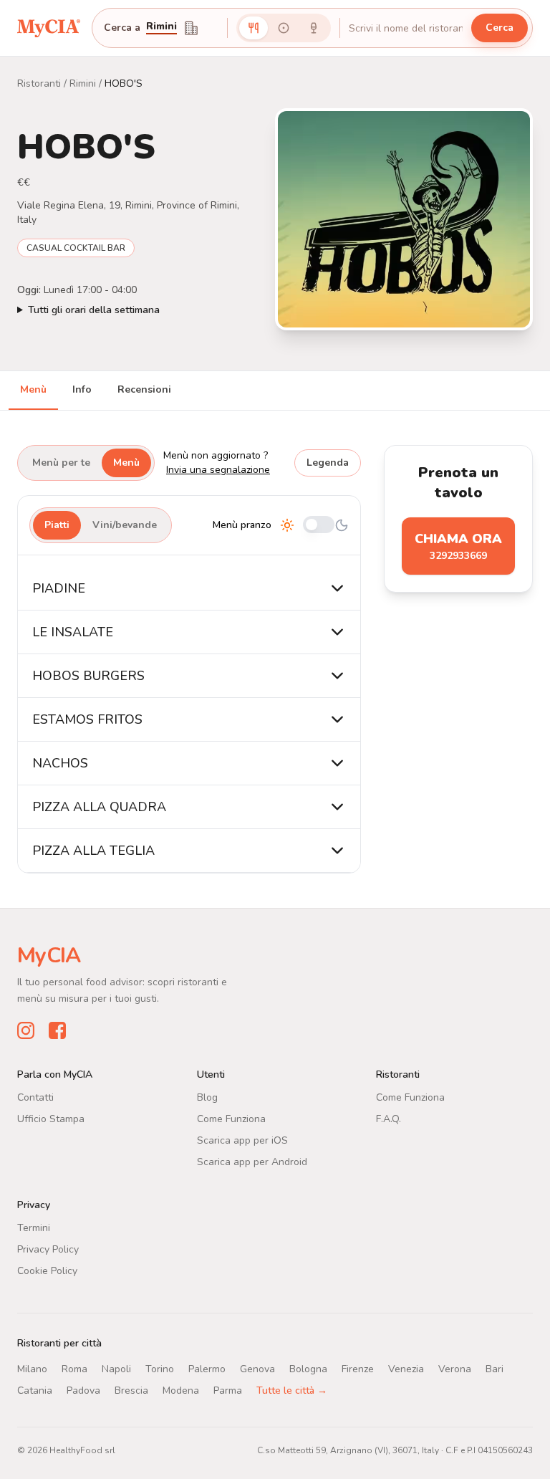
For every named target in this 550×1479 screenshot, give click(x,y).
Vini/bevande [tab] (124, 525)
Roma (74, 1369)
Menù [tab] (33, 389)
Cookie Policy (47, 1271)
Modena (181, 1390)
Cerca (499, 27)
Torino (159, 1369)
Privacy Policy (48, 1249)
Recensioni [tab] (144, 389)
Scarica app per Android (252, 1162)
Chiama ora (458, 546)
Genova (257, 1369)
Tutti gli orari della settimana (94, 310)
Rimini (161, 27)
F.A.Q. (388, 1119)
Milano (32, 1369)
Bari (494, 1369)
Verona (454, 1369)
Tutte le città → (291, 1390)
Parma (227, 1390)
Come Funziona (231, 1119)
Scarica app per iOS (242, 1140)
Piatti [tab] (56, 525)
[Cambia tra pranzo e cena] (319, 525)
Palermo (207, 1369)
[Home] (48, 28)
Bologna (308, 1369)
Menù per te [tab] (61, 462)
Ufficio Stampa (51, 1119)
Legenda (328, 462)
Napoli (116, 1369)
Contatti (35, 1097)
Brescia (131, 1390)
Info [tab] (82, 389)
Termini (33, 1228)
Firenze (358, 1369)
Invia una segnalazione (218, 470)
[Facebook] (57, 1030)
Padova (83, 1390)
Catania (34, 1390)
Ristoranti (39, 83)
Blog (207, 1097)
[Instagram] (26, 1030)
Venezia (406, 1369)
